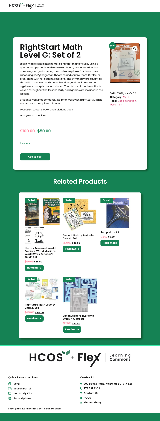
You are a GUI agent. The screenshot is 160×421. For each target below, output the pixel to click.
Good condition (127, 100)
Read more (34, 267)
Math (126, 97)
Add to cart (35, 157)
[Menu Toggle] (155, 6)
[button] (135, 48)
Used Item (116, 104)
